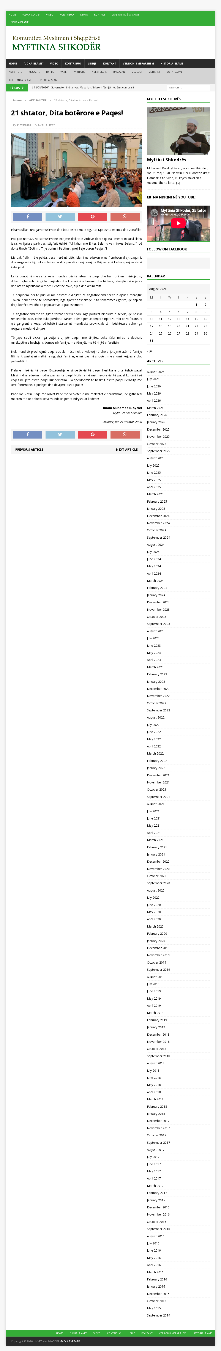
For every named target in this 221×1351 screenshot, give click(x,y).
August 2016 (155, 1236)
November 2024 (158, 523)
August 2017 (155, 1150)
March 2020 (155, 926)
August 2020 (155, 890)
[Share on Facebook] (28, 217)
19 (169, 326)
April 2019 (154, 1005)
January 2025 (156, 508)
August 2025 (155, 458)
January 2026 (156, 422)
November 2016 (158, 1214)
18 (160, 326)
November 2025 (158, 436)
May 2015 (154, 1308)
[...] (178, 183)
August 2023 (155, 631)
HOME (12, 14)
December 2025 (158, 429)
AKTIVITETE (15, 71)
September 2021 (158, 797)
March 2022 (155, 753)
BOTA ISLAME (174, 71)
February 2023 (157, 674)
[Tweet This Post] (60, 217)
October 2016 (156, 1222)
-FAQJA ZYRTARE (70, 1341)
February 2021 (157, 847)
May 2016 (154, 1258)
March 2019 (155, 1013)
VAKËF (64, 71)
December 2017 (158, 1121)
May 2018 (154, 1085)
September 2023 (158, 624)
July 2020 (153, 897)
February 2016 (157, 1279)
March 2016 (155, 1272)
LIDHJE (84, 14)
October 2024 (156, 530)
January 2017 (156, 1200)
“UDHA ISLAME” (31, 14)
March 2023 (155, 667)
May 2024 (154, 566)
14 (187, 319)
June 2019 (154, 991)
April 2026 (154, 400)
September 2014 (158, 1315)
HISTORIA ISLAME (18, 22)
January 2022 (156, 768)
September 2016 (158, 1229)
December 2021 (158, 775)
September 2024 (158, 537)
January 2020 (156, 941)
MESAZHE (34, 71)
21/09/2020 (24, 125)
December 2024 (158, 516)
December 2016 (158, 1207)
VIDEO (49, 14)
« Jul (150, 351)
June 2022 (154, 732)
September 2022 (158, 710)
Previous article (29, 449)
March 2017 (155, 1186)
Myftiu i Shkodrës (166, 160)
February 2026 (157, 415)
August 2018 (155, 1063)
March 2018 (155, 1099)
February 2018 (157, 1106)
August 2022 (155, 717)
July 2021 (153, 811)
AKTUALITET (46, 125)
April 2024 (154, 573)
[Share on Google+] (125, 217)
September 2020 (158, 883)
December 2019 (158, 948)
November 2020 (158, 869)
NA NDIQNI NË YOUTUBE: (174, 197)
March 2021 (155, 840)
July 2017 (153, 1157)
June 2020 (154, 905)
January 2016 (156, 1286)
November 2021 (158, 782)
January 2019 (156, 1027)
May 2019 (154, 998)
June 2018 (154, 1078)
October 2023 (156, 617)
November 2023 (158, 609)
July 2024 (153, 552)
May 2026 (154, 393)
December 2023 (158, 602)
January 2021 (156, 854)
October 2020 (156, 876)
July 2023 (153, 638)
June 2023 (154, 645)
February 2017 (157, 1193)
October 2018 (156, 1049)
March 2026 (155, 408)
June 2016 (154, 1250)
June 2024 (154, 559)
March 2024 (155, 581)
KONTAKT (99, 14)
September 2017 (158, 1142)
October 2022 (156, 703)
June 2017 (154, 1164)
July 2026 (153, 379)
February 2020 (157, 933)
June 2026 (154, 386)
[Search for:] (188, 87)
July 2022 (153, 725)
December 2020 (158, 861)
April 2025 (154, 487)
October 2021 (156, 789)
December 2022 (158, 689)
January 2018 (156, 1114)
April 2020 (154, 919)
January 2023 (156, 681)
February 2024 (157, 588)
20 (178, 326)
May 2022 (154, 739)
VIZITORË (79, 71)
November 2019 (158, 955)
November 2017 (158, 1128)
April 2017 (154, 1178)
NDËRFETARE (99, 71)
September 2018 (158, 1056)
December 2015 (158, 1294)
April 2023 (154, 660)
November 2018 (158, 1042)
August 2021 (155, 804)
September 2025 (158, 451)
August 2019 (155, 977)
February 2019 (157, 1020)
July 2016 (153, 1243)
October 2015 (156, 1301)
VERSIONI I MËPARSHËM (125, 14)
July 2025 (153, 465)
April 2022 (154, 746)
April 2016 (154, 1265)
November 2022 (158, 696)
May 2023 (154, 653)
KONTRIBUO (67, 14)
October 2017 (156, 1135)
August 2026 (155, 372)
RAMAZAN (119, 71)
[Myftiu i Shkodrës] (178, 152)
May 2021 (154, 825)
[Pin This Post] (92, 217)
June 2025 (154, 472)
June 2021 (154, 818)
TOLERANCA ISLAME (20, 80)
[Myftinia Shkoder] (111, 42)
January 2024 (156, 595)
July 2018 (153, 1070)
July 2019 (153, 984)
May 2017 (154, 1171)
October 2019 (156, 962)
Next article (127, 449)
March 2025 (155, 494)
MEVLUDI (136, 71)
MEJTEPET (154, 71)
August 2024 (155, 545)
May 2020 (154, 912)
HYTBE (50, 71)
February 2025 (157, 501)
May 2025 (154, 480)
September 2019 (158, 969)
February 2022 (157, 761)
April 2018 (154, 1092)
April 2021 (154, 833)
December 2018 (158, 1034)
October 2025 (156, 444)
